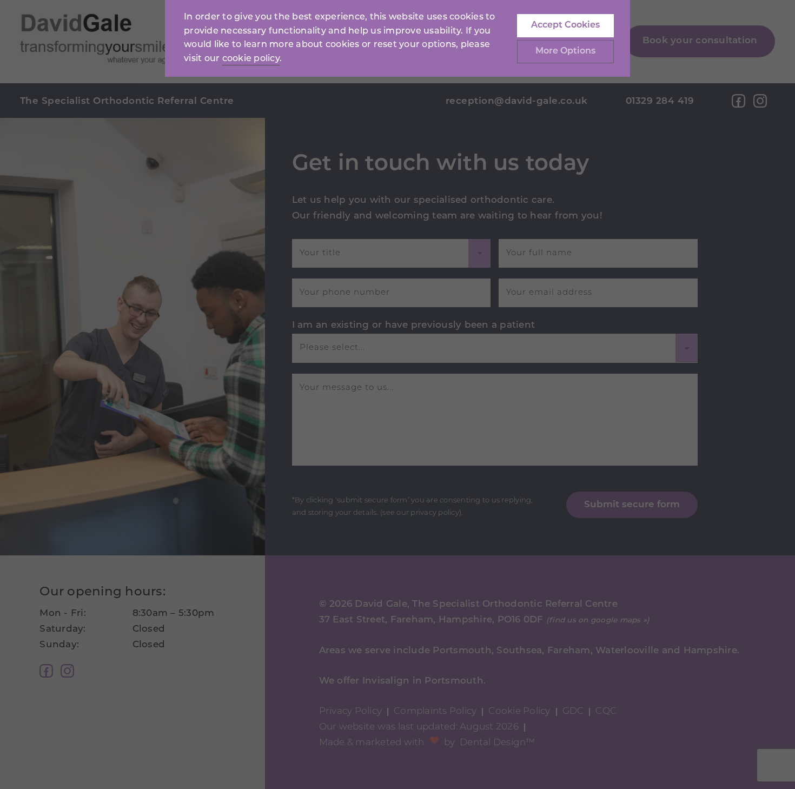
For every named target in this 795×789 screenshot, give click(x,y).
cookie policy (251, 59)
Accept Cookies (565, 25)
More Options (565, 51)
